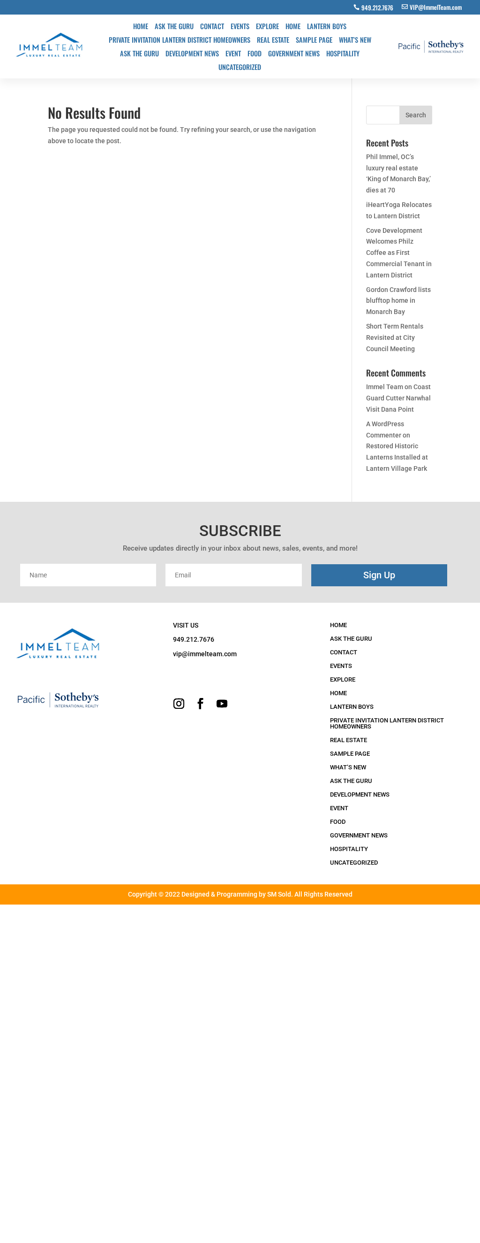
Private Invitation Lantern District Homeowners (179, 41)
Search (415, 115)
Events (240, 27)
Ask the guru (139, 54)
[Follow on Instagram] (178, 703)
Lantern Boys (326, 27)
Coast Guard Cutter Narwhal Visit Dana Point (398, 398)
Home (140, 27)
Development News (192, 54)
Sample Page (314, 41)
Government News (294, 54)
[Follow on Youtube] (221, 703)
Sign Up (379, 575)
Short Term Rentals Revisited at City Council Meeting (394, 337)
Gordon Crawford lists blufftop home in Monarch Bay (398, 301)
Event (233, 54)
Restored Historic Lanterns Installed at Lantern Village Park (397, 457)
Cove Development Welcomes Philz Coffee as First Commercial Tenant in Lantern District (399, 253)
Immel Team (384, 387)
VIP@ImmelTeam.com (436, 7)
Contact (212, 27)
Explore (267, 27)
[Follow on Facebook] (200, 703)
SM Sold (279, 894)
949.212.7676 (377, 7)
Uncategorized (239, 68)
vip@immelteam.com (205, 654)
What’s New (355, 41)
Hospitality (343, 54)
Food (255, 54)
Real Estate (273, 41)
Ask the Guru (174, 27)
